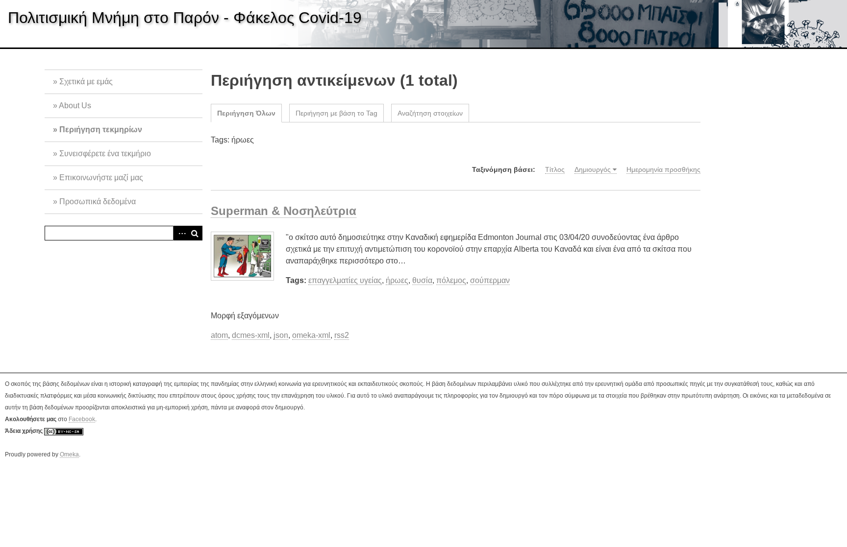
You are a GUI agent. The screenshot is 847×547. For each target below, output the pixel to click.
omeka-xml (311, 335)
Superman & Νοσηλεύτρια (283, 210)
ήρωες (397, 280)
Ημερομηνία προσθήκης (663, 169)
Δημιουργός (592, 169)
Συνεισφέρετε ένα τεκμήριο (105, 153)
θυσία (422, 280)
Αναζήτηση (195, 233)
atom (219, 335)
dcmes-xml (251, 335)
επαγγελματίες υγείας (345, 280)
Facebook (82, 419)
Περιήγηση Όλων (246, 113)
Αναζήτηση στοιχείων (430, 113)
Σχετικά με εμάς (86, 81)
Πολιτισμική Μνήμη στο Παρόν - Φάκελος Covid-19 (185, 17)
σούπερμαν (490, 280)
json (281, 335)
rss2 (341, 335)
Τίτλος (555, 169)
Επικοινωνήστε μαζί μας (101, 177)
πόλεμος (451, 280)
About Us (75, 105)
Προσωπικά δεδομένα (97, 201)
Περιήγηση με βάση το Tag (336, 113)
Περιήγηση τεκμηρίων (100, 129)
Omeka (69, 454)
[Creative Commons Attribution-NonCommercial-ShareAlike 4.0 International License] (63, 431)
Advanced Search (180, 233)
